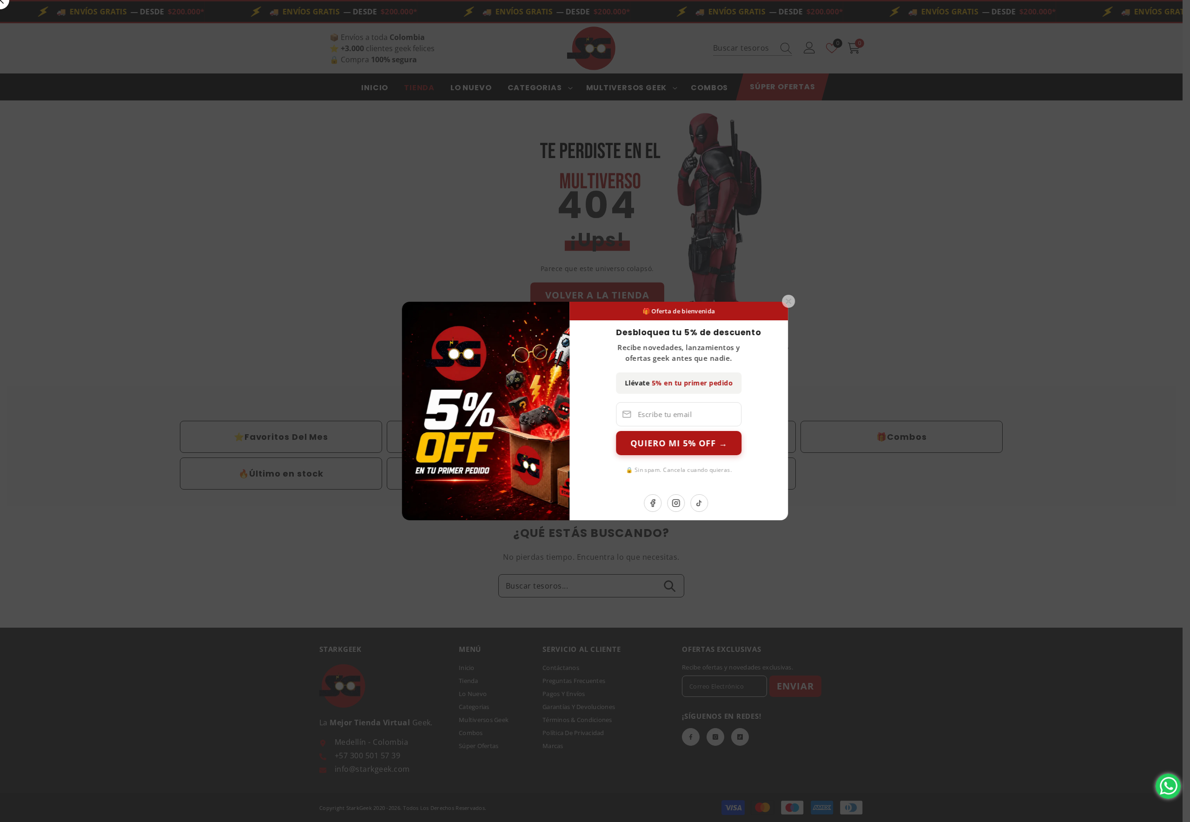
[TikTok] (725, 503)
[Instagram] (701, 503)
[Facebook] (678, 503)
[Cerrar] (813, 301)
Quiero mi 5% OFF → (704, 443)
